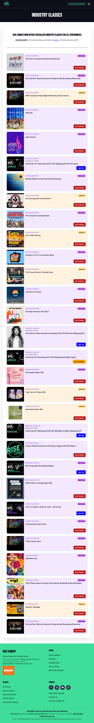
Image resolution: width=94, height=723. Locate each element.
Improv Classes (8, 691)
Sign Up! (81, 168)
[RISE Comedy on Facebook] (51, 687)
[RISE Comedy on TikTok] (68, 687)
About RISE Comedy (56, 693)
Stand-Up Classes (9, 694)
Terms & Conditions (56, 701)
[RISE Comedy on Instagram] (57, 687)
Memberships (54, 663)
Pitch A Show (54, 666)
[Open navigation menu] (89, 4)
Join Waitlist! (79, 362)
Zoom (56, 40)
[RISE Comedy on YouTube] (62, 687)
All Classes (7, 687)
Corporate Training (10, 702)
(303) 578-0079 (8, 663)
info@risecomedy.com (24, 663)
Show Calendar (55, 655)
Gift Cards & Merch (56, 670)
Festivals (52, 659)
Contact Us (53, 697)
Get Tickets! (79, 68)
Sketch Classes (8, 698)
